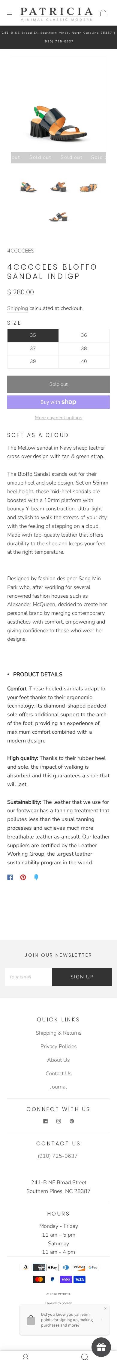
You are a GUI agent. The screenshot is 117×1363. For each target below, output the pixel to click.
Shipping (17, 308)
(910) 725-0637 (59, 41)
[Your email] (28, 977)
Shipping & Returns (59, 1032)
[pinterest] (71, 1121)
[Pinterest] (23, 877)
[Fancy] (36, 877)
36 (84, 335)
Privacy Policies (58, 1046)
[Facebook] (10, 877)
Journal (58, 1086)
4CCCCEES (20, 250)
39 (33, 361)
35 (33, 335)
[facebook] (45, 1121)
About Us (58, 1060)
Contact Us (59, 1073)
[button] (20, 105)
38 (84, 348)
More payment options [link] (58, 417)
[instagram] (58, 1121)
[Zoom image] (58, 105)
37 (33, 348)
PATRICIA (64, 1294)
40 (84, 361)
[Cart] (103, 13)
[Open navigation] (13, 12)
